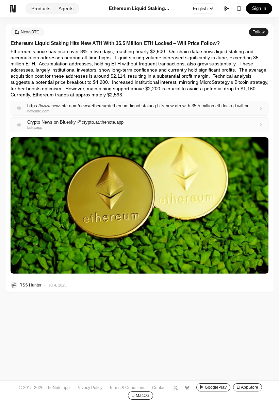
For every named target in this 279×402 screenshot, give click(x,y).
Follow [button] (258, 32)
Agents (66, 8)
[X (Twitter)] (174, 387)
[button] (139, 205)
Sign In (259, 8)
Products (40, 8)
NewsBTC (30, 32)
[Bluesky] (186, 387)
